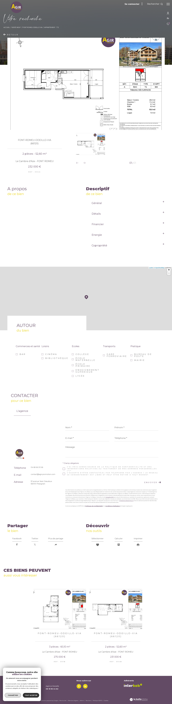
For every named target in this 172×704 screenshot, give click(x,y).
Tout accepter (31, 695)
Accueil (7, 27)
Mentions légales (73, 700)
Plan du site (63, 700)
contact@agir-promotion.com (43, 474)
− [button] (169, 273)
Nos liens (88, 700)
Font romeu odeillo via (32, 27)
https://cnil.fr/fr (110, 497)
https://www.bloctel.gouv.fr (126, 500)
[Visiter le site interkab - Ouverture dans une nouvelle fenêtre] (133, 685)
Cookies (106, 700)
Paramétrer (13, 695)
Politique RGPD (97, 700)
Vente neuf (16, 27)
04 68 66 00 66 (37, 467)
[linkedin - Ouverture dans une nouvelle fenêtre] (85, 686)
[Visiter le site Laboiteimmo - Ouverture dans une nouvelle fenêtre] (138, 699)
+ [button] (169, 269)
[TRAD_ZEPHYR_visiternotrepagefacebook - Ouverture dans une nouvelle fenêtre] (79, 686)
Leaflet (151, 268)
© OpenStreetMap (159, 268)
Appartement (49, 27)
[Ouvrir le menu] (168, 4)
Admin (82, 700)
